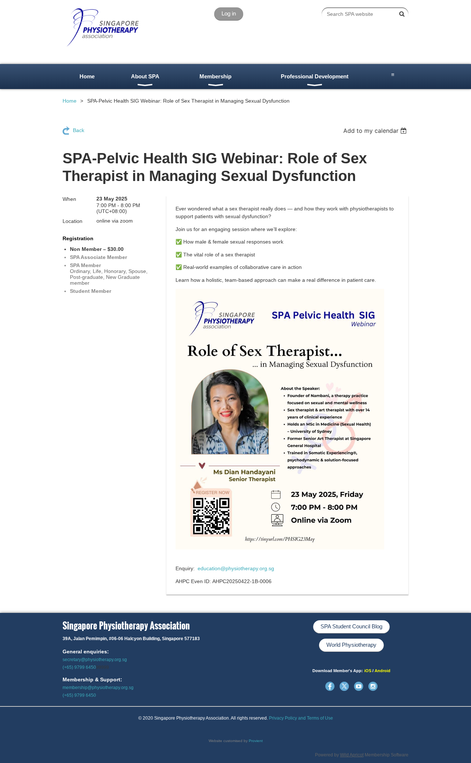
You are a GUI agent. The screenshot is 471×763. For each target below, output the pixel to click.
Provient (256, 741)
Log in (229, 13)
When (69, 199)
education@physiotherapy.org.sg (236, 568)
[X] (344, 686)
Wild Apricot (352, 754)
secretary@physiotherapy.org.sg (95, 659)
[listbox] (375, 130)
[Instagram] (373, 686)
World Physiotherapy (351, 645)
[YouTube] (358, 686)
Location (72, 221)
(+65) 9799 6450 (79, 667)
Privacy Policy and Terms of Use (301, 718)
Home (70, 101)
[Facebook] (329, 686)
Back (78, 130)
